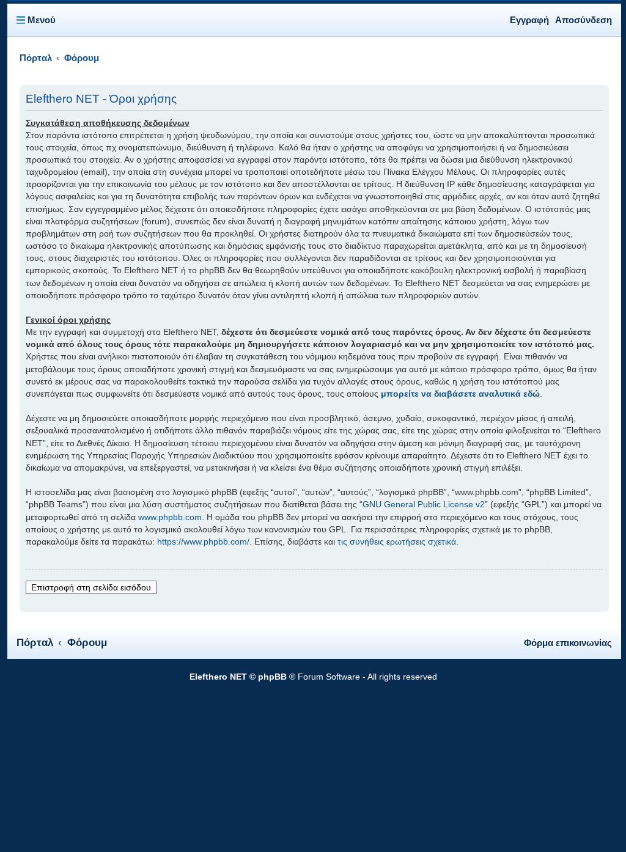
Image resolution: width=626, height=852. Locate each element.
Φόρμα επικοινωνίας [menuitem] (568, 642)
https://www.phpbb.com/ (203, 541)
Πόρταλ (36, 58)
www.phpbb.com (170, 517)
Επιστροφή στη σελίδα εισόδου (91, 587)
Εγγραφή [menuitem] (529, 20)
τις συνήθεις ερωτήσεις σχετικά (396, 541)
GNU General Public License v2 (424, 504)
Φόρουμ (87, 642)
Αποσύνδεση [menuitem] (583, 20)
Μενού (42, 20)
